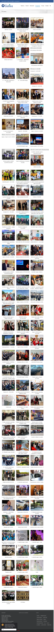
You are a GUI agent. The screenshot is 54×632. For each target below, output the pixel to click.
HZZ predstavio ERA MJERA (36, 50)
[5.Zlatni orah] (8, 395)
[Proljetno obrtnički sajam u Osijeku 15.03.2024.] (8, 305)
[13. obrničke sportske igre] (22, 470)
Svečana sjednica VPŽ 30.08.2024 (22, 272)
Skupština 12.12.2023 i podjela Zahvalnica (23, 333)
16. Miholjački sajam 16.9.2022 (8, 452)
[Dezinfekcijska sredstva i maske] (36, 470)
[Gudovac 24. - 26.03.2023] (8, 380)
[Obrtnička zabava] (8, 545)
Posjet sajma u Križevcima (22, 512)
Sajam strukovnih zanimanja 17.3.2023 (37, 393)
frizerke (38, 615)
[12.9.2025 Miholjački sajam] (22, 134)
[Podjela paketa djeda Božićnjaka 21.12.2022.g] (37, 395)
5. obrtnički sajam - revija (37, 542)
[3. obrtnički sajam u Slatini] (36, 545)
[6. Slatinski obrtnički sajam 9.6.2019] (37, 500)
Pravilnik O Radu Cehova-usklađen (8, 621)
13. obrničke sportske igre (23, 482)
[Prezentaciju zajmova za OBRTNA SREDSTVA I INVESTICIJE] (8, 425)
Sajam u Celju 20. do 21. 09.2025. (8, 136)
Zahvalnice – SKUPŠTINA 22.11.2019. (8, 513)
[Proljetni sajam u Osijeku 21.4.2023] (37, 365)
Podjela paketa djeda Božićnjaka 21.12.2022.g (37, 408)
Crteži (37, 572)
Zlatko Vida (49, 624)
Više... (12, 627)
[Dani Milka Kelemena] (22, 485)
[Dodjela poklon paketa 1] (22, 575)
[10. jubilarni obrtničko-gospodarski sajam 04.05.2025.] (37, 170)
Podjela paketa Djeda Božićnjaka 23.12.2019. (37, 498)
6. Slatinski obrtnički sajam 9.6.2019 (37, 513)
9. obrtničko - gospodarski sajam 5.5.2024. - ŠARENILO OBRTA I (37, 288)
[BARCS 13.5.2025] (37, 155)
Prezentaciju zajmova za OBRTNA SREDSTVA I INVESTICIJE (8, 438)
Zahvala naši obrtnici (8, 59)
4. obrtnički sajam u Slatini (22, 557)
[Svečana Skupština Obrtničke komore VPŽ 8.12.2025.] (22, 89)
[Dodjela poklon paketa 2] (8, 575)
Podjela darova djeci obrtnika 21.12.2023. (37, 318)
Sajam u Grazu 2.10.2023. (23, 347)
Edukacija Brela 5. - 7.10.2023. (8, 347)
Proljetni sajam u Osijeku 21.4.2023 (37, 378)
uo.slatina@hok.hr (17, 1)
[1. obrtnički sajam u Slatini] (36, 575)
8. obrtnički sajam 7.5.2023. (22, 377)
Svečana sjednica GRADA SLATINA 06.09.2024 (8, 273)
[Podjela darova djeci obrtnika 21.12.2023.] (37, 305)
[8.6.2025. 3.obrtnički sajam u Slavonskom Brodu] (40, 149)
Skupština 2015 (8, 572)
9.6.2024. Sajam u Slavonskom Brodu (8, 288)
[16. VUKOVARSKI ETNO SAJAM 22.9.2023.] (36, 335)
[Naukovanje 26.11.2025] (8, 104)
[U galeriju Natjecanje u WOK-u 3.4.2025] (8, 185)
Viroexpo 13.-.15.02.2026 (35, 71)
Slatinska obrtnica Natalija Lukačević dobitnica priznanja (37, 423)
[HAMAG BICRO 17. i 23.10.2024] (37, 230)
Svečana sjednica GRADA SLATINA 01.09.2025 (8, 162)
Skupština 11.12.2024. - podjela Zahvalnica (8, 228)
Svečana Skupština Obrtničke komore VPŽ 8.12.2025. (23, 102)
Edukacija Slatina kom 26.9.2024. (22, 257)
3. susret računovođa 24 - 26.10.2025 (8, 132)
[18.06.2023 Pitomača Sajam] (37, 350)
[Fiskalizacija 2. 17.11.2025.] (37, 104)
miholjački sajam (43, 615)
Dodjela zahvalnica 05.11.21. (8, 482)
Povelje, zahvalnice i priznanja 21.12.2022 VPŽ (8, 423)
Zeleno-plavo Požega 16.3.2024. (37, 302)
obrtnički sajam (39, 617)
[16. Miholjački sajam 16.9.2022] (8, 440)
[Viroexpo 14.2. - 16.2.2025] (8, 200)
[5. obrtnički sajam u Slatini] (22, 530)
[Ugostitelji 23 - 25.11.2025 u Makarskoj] (22, 104)
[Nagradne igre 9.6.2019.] (8, 515)
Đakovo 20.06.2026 (37, 29)
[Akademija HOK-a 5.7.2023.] (22, 350)
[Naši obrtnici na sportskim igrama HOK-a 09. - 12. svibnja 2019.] (8, 530)
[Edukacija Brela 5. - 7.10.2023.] (8, 335)
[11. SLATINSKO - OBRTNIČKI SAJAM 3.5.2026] (22, 48)
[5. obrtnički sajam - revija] (37, 530)
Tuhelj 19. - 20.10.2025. (22, 131)
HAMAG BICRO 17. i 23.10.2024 (37, 242)
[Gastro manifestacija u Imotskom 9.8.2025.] (22, 149)
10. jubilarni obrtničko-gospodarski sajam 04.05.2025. (37, 182)
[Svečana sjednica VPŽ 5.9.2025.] (36, 134)
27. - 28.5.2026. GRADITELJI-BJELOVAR (8, 81)
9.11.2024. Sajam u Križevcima (37, 227)
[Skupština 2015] (8, 560)
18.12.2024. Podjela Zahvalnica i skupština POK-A (22, 213)
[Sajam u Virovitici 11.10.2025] (37, 119)
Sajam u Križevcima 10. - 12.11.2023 (37, 333)
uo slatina (38, 624)
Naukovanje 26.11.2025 (8, 116)
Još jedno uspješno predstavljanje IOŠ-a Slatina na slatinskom (22, 182)
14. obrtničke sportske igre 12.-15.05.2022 (8, 468)
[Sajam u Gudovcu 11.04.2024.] (22, 290)
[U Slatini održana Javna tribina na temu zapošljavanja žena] (8, 485)
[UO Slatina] (22, 590)
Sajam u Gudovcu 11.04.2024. (23, 302)
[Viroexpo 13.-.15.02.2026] (35, 68)
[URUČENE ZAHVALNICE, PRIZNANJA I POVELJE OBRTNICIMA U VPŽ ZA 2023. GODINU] (8, 320)
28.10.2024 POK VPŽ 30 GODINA (22, 242)
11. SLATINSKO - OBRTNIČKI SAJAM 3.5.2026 (23, 60)
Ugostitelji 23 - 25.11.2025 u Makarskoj (22, 117)
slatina (45, 619)
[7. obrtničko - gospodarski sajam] (22, 455)
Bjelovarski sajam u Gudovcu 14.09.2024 (37, 258)
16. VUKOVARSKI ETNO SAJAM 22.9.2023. (36, 348)
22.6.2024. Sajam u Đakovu (37, 272)
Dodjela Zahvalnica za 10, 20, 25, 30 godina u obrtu (22, 423)
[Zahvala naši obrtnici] (8, 48)
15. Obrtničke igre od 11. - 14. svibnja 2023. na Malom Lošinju (8, 378)
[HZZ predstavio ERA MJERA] (36, 48)
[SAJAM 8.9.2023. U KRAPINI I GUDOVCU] (8, 350)
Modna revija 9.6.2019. (22, 527)
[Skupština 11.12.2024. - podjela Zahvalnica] (8, 215)
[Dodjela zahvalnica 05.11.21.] (8, 470)
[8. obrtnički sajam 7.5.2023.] (22, 365)
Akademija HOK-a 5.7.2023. (22, 362)
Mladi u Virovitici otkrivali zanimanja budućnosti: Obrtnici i (8, 45)
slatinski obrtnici (39, 621)
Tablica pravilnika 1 (5, 620)
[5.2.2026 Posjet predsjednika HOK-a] (8, 89)
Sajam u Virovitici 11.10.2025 (37, 131)
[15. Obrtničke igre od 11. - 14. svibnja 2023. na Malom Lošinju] (8, 365)
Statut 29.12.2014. (5, 617)
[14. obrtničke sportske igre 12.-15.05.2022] (8, 455)
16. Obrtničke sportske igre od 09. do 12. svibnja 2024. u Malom (23, 288)
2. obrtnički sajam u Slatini (22, 572)
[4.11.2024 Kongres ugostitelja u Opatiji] (8, 230)
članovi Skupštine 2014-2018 (7, 622)
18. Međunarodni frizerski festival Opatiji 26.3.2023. (22, 393)
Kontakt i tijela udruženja (6, 615)
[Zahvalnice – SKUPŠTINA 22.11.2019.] (8, 500)
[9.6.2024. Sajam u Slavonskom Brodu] (8, 275)
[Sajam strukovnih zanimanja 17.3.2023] (37, 380)
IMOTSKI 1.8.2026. (8, 29)
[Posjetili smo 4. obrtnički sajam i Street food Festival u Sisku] (8, 290)
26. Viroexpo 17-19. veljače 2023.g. (22, 408)
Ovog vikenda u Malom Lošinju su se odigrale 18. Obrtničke (37, 45)
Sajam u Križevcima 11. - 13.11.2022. (23, 438)
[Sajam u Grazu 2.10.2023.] (22, 335)
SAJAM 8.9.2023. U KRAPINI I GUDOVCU (8, 363)
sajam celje (45, 617)
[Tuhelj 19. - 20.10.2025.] (22, 119)
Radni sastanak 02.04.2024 (22, 196)
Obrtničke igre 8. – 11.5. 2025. (8, 181)
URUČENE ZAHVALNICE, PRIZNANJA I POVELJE (8, 333)
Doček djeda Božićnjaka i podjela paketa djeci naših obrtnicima (37, 213)
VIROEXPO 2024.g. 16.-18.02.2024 (23, 318)
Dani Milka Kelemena (23, 497)
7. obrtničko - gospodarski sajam (22, 467)
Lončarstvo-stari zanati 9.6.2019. (36, 527)
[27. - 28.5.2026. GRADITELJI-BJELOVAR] (8, 68)
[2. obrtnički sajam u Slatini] (22, 560)
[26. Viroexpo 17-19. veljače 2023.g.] (22, 395)
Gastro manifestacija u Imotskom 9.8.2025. (22, 162)
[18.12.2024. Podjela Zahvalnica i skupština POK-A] (22, 200)
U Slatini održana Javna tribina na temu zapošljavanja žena (8, 498)
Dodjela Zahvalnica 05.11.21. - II (37, 467)
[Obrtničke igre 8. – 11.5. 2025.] (8, 170)
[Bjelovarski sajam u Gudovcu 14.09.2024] (36, 245)
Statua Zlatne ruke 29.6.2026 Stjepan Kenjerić (22, 30)
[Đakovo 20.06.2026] (37, 18)
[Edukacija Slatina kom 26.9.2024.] (22, 245)
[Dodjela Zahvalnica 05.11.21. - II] (37, 455)
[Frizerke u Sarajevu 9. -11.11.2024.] (22, 215)
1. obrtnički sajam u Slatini (37, 587)
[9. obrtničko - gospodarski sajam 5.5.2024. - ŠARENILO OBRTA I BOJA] (37, 275)
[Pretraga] (50, 6)
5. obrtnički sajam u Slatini (23, 542)
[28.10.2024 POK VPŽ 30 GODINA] (22, 230)
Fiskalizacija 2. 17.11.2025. (37, 116)
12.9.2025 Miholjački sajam (22, 146)
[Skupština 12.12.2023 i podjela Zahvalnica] (22, 320)
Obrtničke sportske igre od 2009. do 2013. (8, 603)
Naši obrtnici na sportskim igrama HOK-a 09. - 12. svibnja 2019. (8, 543)
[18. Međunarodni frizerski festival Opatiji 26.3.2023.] (22, 380)
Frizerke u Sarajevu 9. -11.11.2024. (22, 228)
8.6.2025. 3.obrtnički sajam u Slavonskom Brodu (37, 152)
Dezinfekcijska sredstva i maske (36, 482)
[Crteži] (36, 560)
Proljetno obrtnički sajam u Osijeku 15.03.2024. (8, 318)
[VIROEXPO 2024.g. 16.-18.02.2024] (22, 305)
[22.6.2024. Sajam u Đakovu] (37, 260)
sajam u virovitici (39, 619)
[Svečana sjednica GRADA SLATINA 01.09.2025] (8, 149)
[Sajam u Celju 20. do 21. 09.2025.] (8, 134)
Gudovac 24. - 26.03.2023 (8, 392)
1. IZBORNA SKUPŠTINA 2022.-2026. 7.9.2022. (23, 453)
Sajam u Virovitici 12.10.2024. (8, 257)
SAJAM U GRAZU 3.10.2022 (37, 437)
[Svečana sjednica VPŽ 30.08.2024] (22, 260)
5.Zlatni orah (8, 407)
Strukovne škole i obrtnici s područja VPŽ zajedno (22, 45)
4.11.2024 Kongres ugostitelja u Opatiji (8, 243)
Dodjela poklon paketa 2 (8, 587)
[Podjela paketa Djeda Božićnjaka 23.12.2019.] (37, 485)
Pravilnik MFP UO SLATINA (6, 616)
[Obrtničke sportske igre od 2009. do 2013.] (8, 590)
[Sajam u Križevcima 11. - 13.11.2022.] (22, 425)
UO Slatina (23, 602)
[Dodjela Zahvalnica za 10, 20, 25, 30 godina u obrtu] (22, 410)
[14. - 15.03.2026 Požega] (22, 68)
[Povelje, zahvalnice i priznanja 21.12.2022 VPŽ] (8, 410)
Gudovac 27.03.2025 (37, 196)
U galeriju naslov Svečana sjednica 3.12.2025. (37, 102)
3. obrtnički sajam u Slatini (37, 557)
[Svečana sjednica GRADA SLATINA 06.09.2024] (8, 260)
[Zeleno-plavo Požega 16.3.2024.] (37, 290)
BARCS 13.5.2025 (37, 166)
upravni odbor (43, 624)
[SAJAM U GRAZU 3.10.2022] (37, 425)
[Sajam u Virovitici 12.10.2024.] (8, 245)
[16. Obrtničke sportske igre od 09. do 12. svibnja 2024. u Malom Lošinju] (22, 275)
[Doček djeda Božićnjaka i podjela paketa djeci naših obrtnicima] (37, 200)
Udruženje (45, 621)
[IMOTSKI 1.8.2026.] (8, 18)
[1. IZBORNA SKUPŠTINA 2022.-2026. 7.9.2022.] (22, 440)
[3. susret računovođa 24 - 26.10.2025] (8, 119)
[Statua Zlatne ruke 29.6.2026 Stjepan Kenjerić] (22, 18)
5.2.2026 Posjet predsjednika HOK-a (8, 102)
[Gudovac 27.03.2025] (37, 185)
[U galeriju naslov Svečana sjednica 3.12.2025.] (37, 89)
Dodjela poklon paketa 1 (22, 587)
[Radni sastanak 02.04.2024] (22, 185)
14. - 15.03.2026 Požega (23, 80)
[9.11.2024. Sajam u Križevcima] (37, 215)
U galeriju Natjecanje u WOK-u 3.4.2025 (8, 197)
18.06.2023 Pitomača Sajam (37, 362)
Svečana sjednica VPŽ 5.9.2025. (36, 146)
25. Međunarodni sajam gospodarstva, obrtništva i (37, 453)
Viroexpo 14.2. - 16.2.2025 (8, 212)
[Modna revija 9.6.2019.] (22, 515)
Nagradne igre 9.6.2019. (8, 527)
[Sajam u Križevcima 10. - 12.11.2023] (37, 320)
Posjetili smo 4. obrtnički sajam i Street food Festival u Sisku (8, 303)
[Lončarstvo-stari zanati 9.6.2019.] (36, 515)
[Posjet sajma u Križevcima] (22, 500)
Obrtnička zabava (8, 557)
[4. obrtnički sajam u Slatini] (22, 545)
